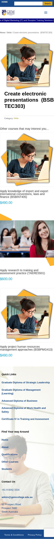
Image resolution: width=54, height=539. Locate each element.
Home (2, 32)
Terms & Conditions (14, 535)
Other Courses (10, 461)
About (5, 447)
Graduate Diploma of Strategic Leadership (26, 382)
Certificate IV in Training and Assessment (25, 419)
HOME (5, 2)
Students (7, 469)
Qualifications (10, 454)
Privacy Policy (35, 535)
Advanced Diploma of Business (19, 400)
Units (9, 32)
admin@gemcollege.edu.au (17, 497)
